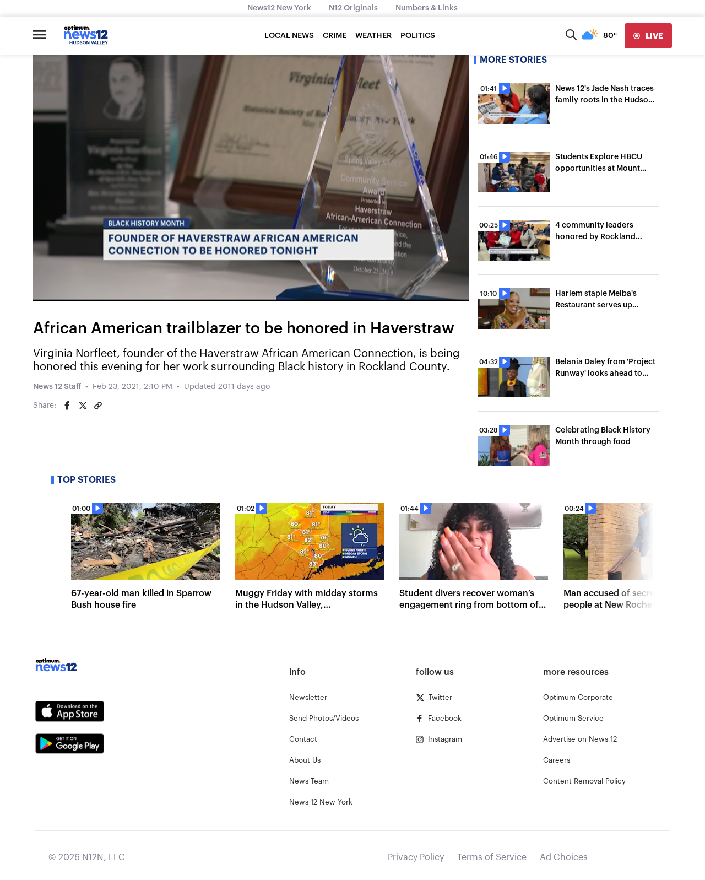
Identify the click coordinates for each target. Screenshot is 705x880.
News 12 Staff (57, 387)
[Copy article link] (98, 405)
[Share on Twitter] (82, 405)
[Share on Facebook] (67, 405)
